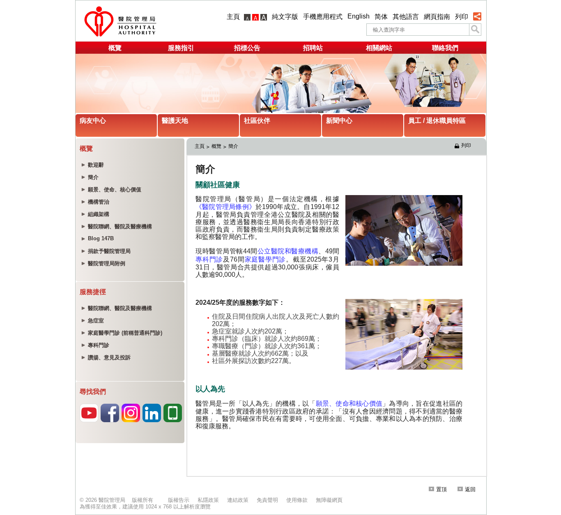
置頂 (441, 489)
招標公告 (247, 47)
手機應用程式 (323, 16)
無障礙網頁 (329, 500)
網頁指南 (437, 16)
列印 (461, 16)
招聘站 (313, 47)
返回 (470, 489)
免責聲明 (267, 500)
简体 (381, 16)
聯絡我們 (445, 47)
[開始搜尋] (475, 29)
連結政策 (237, 500)
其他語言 (406, 16)
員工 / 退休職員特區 (437, 120)
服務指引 (181, 47)
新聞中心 (339, 120)
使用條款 (297, 500)
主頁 (233, 16)
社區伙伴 (257, 120)
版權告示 (178, 500)
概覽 (115, 47)
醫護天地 (175, 120)
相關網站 (379, 47)
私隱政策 (208, 500)
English (358, 16)
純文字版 (285, 16)
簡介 (233, 146)
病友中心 (93, 120)
